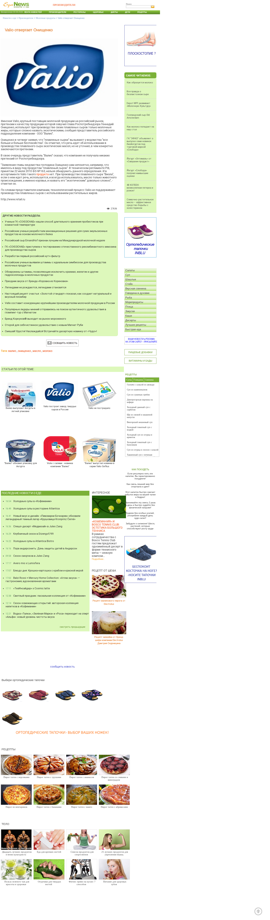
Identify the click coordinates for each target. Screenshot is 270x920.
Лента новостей (33, 12)
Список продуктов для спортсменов (82, 853)
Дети (127, 12)
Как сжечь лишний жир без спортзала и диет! (140, 485)
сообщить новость (62, 666)
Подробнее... (98, 559)
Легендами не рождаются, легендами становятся (35, 287)
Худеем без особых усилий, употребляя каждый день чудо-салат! (140, 515)
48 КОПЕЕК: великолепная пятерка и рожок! (140, 188)
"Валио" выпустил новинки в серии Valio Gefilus (99, 465)
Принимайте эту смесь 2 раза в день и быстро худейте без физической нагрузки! (140, 505)
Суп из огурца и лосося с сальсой (142, 450)
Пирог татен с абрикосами (114, 807)
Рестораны (79, 12)
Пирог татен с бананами (49, 807)
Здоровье (98, 12)
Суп (127, 274)
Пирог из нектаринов (16, 807)
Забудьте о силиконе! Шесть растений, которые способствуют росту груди (140, 526)
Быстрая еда (133, 329)
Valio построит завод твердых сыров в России (59, 408)
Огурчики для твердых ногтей (49, 883)
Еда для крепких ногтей (49, 852)
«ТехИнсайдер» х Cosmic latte (28, 588)
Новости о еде (9, 18)
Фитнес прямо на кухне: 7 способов (82, 883)
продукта (42, 174)
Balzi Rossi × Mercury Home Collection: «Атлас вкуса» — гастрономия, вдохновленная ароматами (43, 579)
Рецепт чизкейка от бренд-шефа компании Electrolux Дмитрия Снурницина (109, 640)
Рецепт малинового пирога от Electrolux (109, 602)
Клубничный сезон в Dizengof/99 (30, 533)
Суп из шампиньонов (137, 390)
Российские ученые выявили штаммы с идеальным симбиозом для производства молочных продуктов (55, 264)
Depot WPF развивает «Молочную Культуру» (139, 104)
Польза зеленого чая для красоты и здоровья (16, 883)
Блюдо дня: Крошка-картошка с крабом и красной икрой (44, 570)
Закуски (130, 311)
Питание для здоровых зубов (114, 883)
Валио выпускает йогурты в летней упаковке (20, 410)
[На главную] (15, 9)
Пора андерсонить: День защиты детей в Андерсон (41, 548)
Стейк (128, 283)
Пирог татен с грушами (49, 777)
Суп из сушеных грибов (138, 395)
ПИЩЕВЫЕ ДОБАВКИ (140, 352)
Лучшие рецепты (135, 324)
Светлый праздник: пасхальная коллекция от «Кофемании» (46, 595)
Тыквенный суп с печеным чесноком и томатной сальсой (141, 456)
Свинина (149, 379)
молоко (47, 350)
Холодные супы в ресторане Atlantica (33, 508)
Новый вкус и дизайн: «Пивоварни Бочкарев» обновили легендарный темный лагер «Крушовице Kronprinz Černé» (43, 517)
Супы (129, 379)
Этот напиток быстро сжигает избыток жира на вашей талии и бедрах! (140, 494)
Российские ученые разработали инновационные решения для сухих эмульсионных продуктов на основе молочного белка (56, 232)
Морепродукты (134, 302)
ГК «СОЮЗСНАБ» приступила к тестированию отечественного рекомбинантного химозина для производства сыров (60, 248)
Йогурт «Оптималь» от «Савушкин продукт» (139, 160)
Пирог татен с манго (81, 807)
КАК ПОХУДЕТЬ (140, 469)
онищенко (24, 350)
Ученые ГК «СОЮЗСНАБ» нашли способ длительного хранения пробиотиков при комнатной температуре (54, 223)
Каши (128, 315)
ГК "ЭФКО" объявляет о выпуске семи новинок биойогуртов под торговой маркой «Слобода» (140, 144)
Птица (129, 306)
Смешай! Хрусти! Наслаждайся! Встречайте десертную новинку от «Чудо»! (51, 331)
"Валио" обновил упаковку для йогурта (20, 465)
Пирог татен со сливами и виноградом (114, 778)
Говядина (138, 379)
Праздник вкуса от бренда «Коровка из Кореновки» (36, 281)
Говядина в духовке (137, 293)
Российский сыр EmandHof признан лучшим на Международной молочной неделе (55, 240)
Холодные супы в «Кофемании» (29, 501)
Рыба (128, 297)
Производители (57, 12)
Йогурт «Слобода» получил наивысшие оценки (137, 173)
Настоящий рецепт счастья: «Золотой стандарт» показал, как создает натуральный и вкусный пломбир (58, 295)
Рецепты (142, 12)
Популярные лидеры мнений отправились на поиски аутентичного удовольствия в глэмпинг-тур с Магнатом (55, 311)
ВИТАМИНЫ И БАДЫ (140, 360)
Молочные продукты (45, 18)
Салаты (130, 270)
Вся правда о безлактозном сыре (138, 93)
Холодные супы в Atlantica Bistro (30, 541)
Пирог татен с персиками (16, 777)
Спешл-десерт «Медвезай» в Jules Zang (34, 526)
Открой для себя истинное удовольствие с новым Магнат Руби (44, 325)
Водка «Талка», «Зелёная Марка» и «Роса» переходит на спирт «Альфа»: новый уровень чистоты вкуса (47, 615)
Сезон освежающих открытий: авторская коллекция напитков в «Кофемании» (42, 604)
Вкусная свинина (135, 288)
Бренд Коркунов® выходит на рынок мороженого (35, 318)
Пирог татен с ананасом (81, 777)
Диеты (114, 12)
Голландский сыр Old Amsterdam (138, 116)
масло (37, 350)
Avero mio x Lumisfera (23, 563)
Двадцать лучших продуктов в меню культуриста (17, 853)
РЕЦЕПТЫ (131, 374)
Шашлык (130, 279)
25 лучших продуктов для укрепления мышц (114, 853)
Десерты (130, 320)
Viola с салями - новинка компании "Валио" (60, 465)
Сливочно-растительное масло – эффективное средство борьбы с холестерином (140, 203)
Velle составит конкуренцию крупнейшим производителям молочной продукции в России (60, 303)
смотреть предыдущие (72, 626)
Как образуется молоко (140, 82)
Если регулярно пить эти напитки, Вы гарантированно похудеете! (140, 476)
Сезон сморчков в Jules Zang (27, 555)
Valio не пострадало (99, 408)
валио (12, 350)
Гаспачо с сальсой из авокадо (140, 385)
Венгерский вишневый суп (139, 422)
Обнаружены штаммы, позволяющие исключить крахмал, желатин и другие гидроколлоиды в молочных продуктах (51, 273)
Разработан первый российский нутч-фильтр (32, 256)
